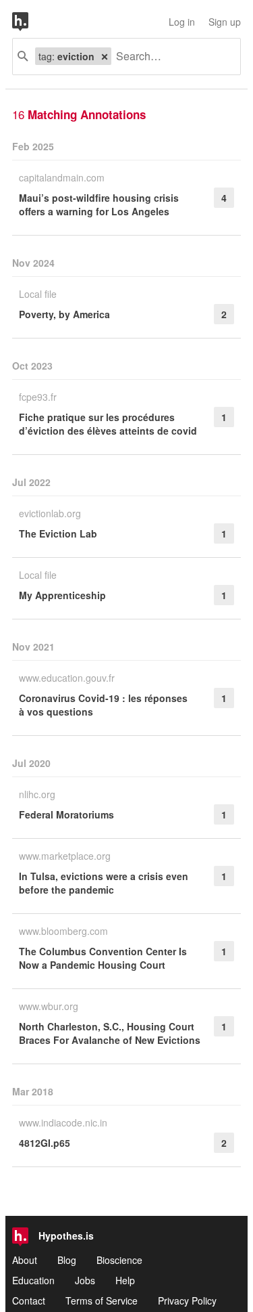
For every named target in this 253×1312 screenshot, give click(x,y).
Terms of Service (101, 1300)
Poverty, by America (64, 314)
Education (33, 1280)
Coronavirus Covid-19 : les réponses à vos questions (103, 704)
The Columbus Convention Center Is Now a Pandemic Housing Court (103, 957)
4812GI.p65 (44, 1143)
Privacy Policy (187, 1300)
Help (125, 1280)
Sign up (224, 22)
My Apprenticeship (62, 595)
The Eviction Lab (58, 533)
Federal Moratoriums (66, 814)
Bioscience (119, 1260)
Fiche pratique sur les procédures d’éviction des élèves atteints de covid (108, 423)
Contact (28, 1300)
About (24, 1260)
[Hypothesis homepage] (30, 21)
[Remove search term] (104, 56)
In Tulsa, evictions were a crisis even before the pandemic (103, 882)
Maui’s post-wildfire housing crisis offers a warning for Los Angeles (99, 204)
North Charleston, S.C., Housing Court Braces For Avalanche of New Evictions (109, 1033)
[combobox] (170, 56)
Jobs (85, 1280)
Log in (182, 22)
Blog (66, 1260)
